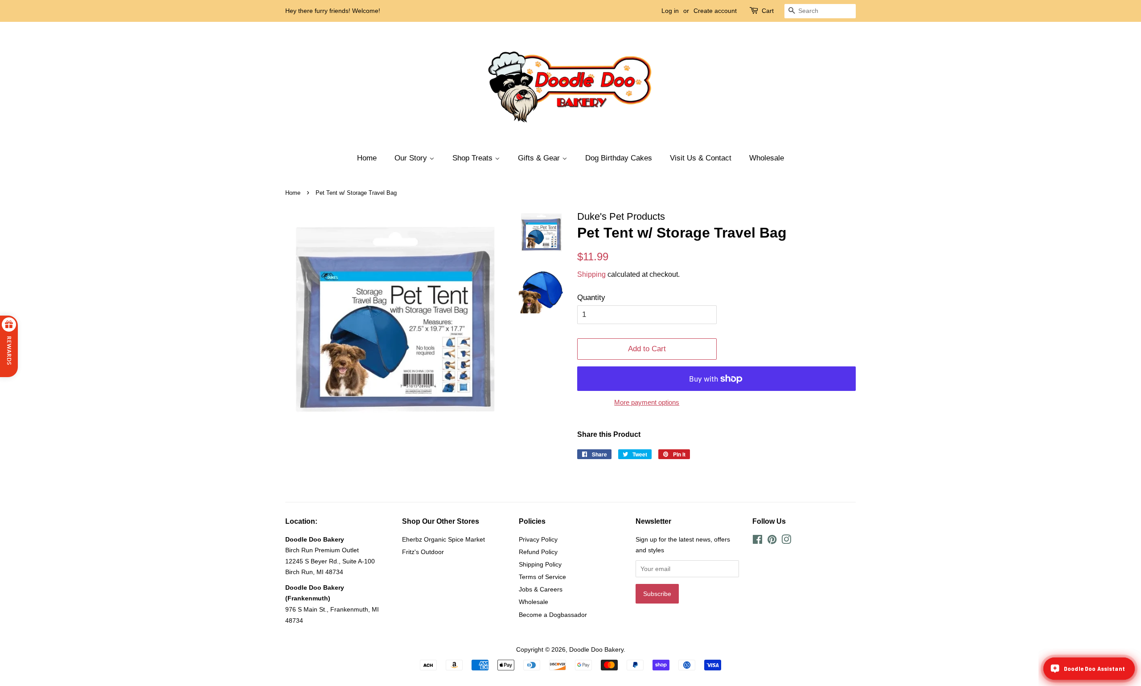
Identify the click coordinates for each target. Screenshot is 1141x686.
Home (367, 158)
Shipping (591, 274)
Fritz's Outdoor (423, 551)
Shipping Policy (540, 564)
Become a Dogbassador (553, 614)
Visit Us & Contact (700, 158)
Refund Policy (538, 551)
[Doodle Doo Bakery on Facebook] (757, 541)
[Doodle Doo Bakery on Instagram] (786, 541)
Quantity (591, 297)
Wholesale (766, 158)
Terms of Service (542, 576)
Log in (670, 10)
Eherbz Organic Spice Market (443, 539)
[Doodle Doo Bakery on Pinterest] (772, 541)
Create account (715, 10)
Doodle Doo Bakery (596, 649)
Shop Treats (473, 158)
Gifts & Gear (540, 158)
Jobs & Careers (540, 589)
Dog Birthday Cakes (618, 158)
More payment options (646, 402)
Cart (768, 10)
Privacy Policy (538, 539)
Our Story (411, 158)
